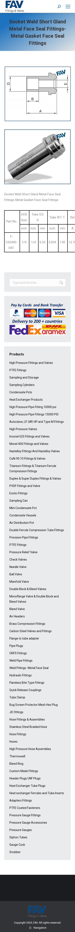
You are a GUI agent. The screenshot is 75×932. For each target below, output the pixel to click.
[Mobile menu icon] (68, 6)
